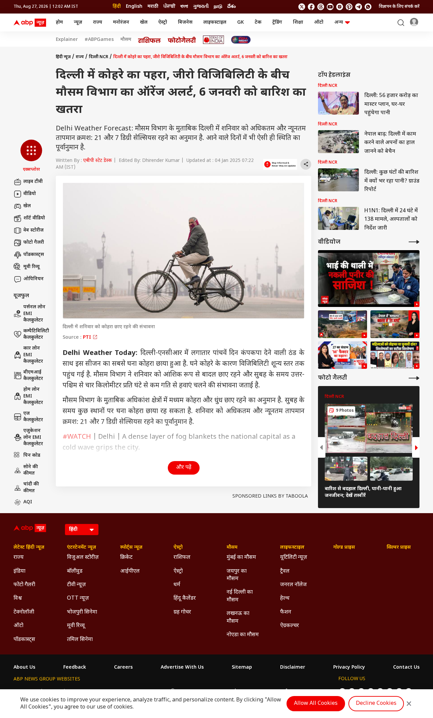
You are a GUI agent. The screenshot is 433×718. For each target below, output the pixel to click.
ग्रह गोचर (182, 612)
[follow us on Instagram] (340, 7)
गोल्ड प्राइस (344, 547)
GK (240, 22)
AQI (27, 502)
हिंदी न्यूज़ (63, 57)
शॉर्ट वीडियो (34, 218)
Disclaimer (292, 667)
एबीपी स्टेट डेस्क (97, 161)
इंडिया (19, 571)
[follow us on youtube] (330, 7)
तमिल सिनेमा (80, 639)
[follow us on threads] (321, 7)
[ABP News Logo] (31, 23)
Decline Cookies (376, 703)
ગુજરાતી (201, 6)
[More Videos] (414, 241)
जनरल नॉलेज (293, 585)
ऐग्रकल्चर (289, 625)
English (134, 6)
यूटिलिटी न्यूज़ (293, 557)
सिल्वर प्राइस (399, 547)
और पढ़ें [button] (183, 467)
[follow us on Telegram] (359, 7)
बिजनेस (185, 22)
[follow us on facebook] (311, 7)
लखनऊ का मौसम (238, 617)
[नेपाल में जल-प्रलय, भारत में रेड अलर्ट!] (342, 324)
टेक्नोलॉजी (24, 612)
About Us (24, 667)
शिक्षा (298, 22)
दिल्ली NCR (98, 57)
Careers (123, 667)
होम (59, 22)
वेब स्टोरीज (33, 230)
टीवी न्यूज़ (76, 585)
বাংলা (184, 6)
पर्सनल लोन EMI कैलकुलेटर (34, 314)
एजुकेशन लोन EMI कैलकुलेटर (33, 437)
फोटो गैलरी (33, 242)
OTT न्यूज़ (78, 598)
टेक (258, 22)
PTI (87, 337)
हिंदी (117, 6)
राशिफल (182, 557)
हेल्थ (285, 598)
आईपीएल (130, 571)
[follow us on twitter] (302, 7)
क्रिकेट (126, 557)
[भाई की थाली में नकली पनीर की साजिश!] (368, 278)
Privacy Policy (349, 667)
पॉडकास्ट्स (33, 255)
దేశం (231, 6)
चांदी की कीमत (31, 487)
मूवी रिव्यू (31, 267)
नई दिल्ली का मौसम (240, 596)
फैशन (285, 612)
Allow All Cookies (316, 703)
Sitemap (242, 667)
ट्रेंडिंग (277, 22)
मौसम (125, 40)
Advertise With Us (182, 667)
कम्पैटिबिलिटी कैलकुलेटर (36, 334)
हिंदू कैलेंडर (185, 598)
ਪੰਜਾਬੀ (169, 6)
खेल (143, 22)
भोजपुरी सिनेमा (82, 612)
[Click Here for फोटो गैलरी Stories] (182, 40)
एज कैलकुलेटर (33, 417)
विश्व (18, 598)
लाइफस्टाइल (214, 22)
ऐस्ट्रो (162, 22)
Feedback (74, 667)
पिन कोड (31, 455)
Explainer (67, 40)
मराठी (152, 6)
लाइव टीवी (33, 181)
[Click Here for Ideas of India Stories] (213, 39)
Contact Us (406, 667)
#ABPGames (99, 40)
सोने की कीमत (30, 470)
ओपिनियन (33, 279)
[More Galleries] (414, 378)
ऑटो (318, 22)
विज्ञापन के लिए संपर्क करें (399, 6)
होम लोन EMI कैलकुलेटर (33, 396)
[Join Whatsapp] (368, 7)
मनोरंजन (121, 22)
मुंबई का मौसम (241, 557)
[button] (31, 156)
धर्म (177, 585)
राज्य (97, 22)
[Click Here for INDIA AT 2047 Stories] (241, 39)
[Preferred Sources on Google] (280, 164)
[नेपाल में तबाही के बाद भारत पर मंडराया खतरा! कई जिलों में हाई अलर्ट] (394, 324)
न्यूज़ (78, 22)
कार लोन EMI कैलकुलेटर (33, 355)
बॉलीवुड (75, 571)
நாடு (218, 6)
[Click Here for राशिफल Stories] (149, 40)
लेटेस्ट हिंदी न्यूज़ (29, 547)
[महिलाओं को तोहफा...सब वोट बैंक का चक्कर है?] (342, 355)
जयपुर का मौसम (237, 575)
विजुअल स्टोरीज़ (83, 557)
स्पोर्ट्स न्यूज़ (131, 547)
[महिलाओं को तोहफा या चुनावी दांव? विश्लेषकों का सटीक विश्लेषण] (394, 355)
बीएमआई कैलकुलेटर (33, 375)
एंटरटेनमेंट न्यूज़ (81, 547)
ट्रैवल (285, 571)
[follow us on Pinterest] (349, 7)
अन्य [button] (338, 22)
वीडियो (29, 194)
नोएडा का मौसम (243, 635)
